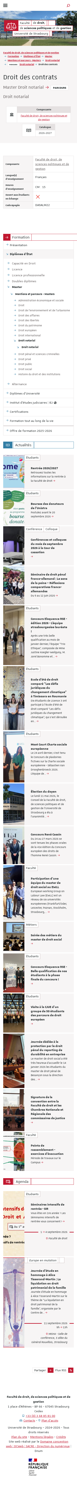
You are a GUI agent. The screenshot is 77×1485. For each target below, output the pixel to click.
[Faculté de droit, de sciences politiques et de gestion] (11, 25)
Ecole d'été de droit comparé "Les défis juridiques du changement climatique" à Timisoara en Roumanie (49, 688)
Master (48, 56)
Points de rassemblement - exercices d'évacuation (47, 1150)
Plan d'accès (49, 1420)
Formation (13, 56)
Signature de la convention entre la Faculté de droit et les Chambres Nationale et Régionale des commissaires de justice (48, 1107)
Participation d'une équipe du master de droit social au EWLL (46, 883)
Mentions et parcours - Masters (24, 60)
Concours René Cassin (46, 835)
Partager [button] (40, 1370)
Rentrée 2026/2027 (44, 468)
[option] (38, 472)
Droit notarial (52, 60)
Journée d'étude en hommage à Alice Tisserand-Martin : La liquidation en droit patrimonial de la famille (48, 1279)
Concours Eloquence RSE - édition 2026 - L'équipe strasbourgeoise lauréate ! (49, 625)
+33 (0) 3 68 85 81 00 (40, 1416)
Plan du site (19, 1437)
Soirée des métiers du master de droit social (46, 937)
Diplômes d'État (32, 56)
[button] (68, 5)
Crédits (61, 1437)
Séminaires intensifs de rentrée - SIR (47, 1207)
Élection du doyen (43, 792)
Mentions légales (41, 1437)
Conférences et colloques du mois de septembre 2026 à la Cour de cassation (49, 546)
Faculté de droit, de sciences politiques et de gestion (31, 52)
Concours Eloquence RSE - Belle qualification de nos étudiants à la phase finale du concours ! (49, 973)
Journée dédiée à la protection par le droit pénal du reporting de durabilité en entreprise (48, 1048)
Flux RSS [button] (60, 1370)
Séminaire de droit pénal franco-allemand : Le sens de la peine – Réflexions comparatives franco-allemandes (49, 583)
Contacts (29, 1420)
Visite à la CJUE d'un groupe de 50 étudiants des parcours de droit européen (47, 1013)
